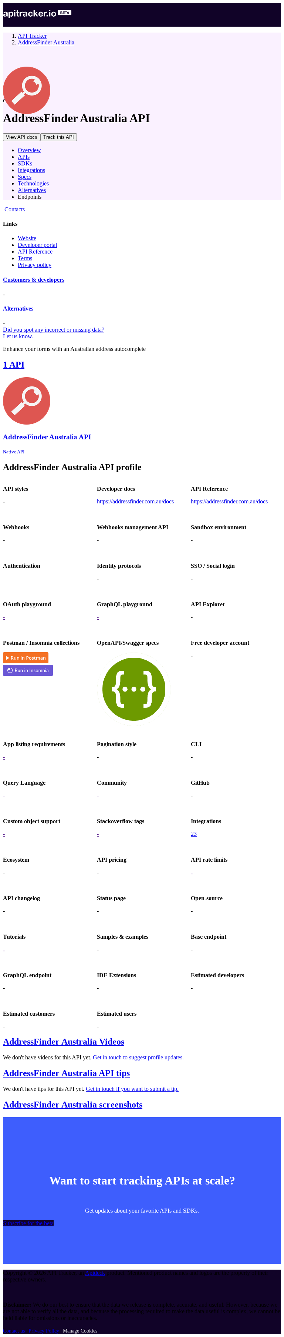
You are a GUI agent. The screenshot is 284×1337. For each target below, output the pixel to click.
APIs (24, 157)
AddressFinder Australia (46, 42)
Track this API (58, 137)
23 (194, 834)
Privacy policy (34, 265)
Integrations (31, 170)
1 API (13, 364)
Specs (24, 177)
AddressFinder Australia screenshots (72, 1104)
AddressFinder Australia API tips (66, 1073)
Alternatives (32, 190)
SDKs (25, 163)
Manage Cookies (80, 1331)
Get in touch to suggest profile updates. (138, 1057)
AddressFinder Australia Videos (63, 1041)
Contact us (14, 1331)
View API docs (21, 137)
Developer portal (37, 245)
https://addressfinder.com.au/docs (135, 501)
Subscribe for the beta (28, 1223)
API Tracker (32, 36)
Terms (25, 258)
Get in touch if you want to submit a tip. (132, 1089)
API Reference (35, 251)
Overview (29, 150)
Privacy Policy (43, 1331)
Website (27, 238)
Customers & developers (33, 280)
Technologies (33, 183)
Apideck (95, 1273)
